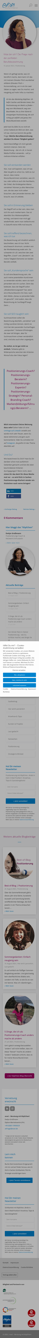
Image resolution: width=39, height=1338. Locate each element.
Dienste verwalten (19, 670)
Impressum (32, 689)
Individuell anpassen (19, 685)
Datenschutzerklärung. (18, 667)
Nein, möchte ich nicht (19, 680)
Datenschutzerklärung (19, 689)
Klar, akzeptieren (19, 675)
